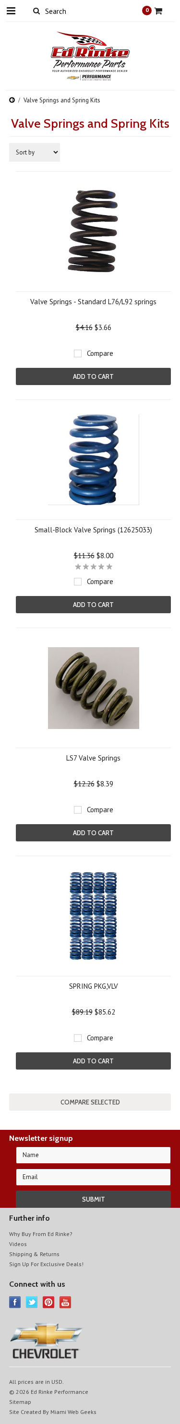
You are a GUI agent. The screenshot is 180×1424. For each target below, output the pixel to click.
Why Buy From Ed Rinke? (40, 1233)
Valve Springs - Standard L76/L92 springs (93, 301)
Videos (18, 1243)
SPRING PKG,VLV (93, 986)
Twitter (32, 1302)
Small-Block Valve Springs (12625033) (93, 529)
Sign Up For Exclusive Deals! (46, 1264)
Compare (100, 353)
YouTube (66, 1302)
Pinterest (49, 1302)
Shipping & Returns (34, 1254)
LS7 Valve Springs (93, 757)
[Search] (37, 10)
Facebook (15, 1302)
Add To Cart (93, 376)
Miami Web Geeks (73, 1411)
